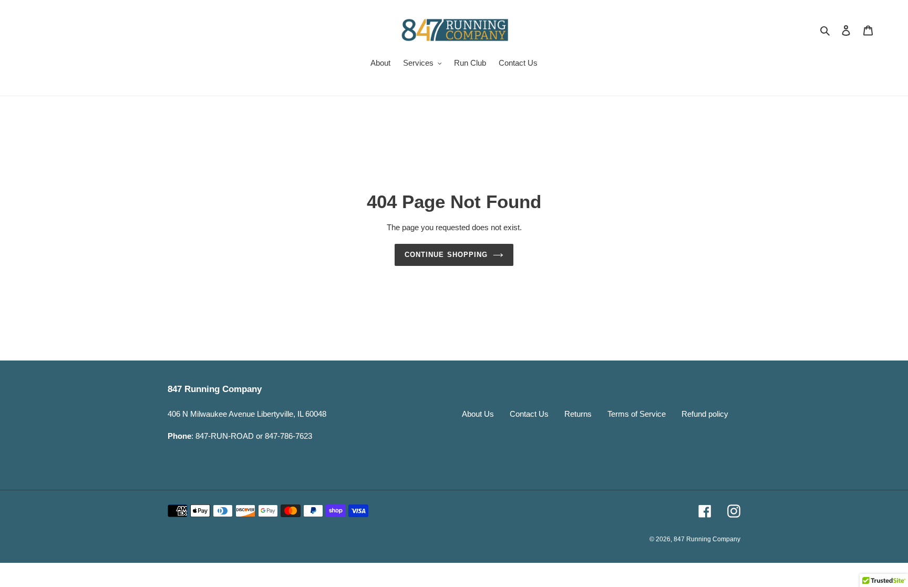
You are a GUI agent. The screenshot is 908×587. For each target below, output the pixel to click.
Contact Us (529, 413)
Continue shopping (446, 255)
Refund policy (705, 413)
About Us (478, 413)
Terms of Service (636, 413)
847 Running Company (707, 539)
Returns (578, 413)
